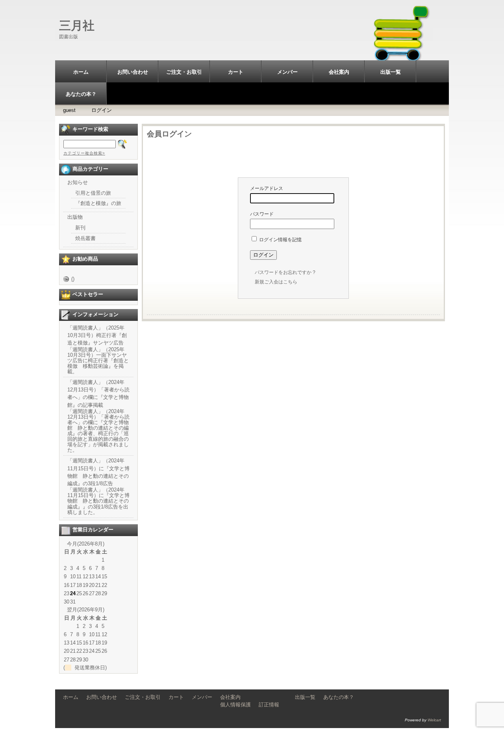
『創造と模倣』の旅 (98, 203)
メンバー (287, 72)
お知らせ (77, 182)
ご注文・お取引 (184, 72)
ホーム (81, 72)
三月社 (76, 25)
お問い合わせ (132, 72)
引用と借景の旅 (93, 193)
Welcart (434, 720)
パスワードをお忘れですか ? (285, 272)
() (72, 279)
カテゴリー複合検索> (84, 153)
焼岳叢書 (85, 238)
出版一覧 (390, 72)
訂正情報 (269, 705)
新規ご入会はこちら (276, 282)
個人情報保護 (235, 705)
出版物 (75, 217)
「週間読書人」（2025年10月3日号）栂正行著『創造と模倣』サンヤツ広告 (97, 335)
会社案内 (339, 72)
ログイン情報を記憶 (280, 239)
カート (235, 72)
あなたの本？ (81, 94)
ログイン (101, 110)
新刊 (80, 228)
